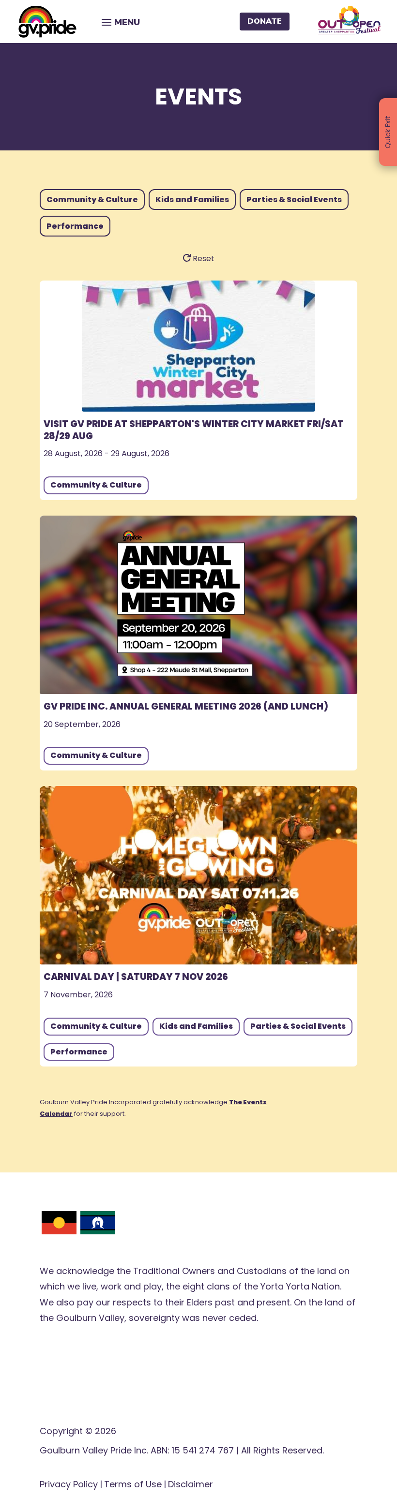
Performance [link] (78, 1051)
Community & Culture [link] (96, 484)
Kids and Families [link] (196, 1026)
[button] (119, 21)
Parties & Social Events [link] (298, 1026)
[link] (47, 21)
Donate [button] (264, 21)
